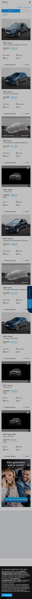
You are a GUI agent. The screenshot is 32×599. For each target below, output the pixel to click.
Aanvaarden (8, 595)
